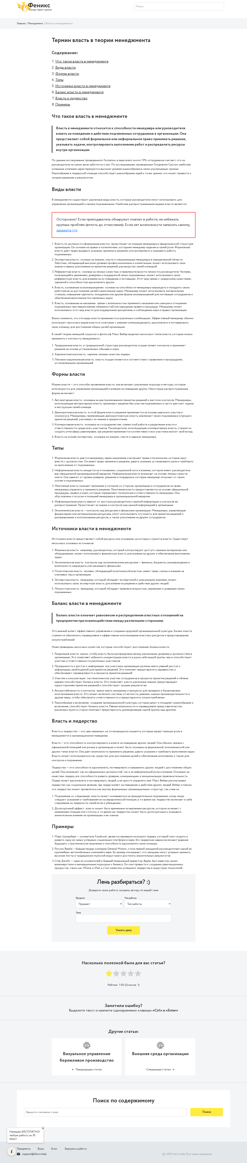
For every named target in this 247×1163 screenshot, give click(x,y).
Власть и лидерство (71, 98)
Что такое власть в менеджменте (81, 61)
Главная (21, 23)
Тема (78, 913)
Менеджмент (35, 23)
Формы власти (67, 73)
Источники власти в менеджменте (82, 86)
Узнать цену (124, 930)
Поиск (206, 1112)
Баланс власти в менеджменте (79, 92)
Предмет (80, 898)
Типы (59, 80)
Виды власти (65, 67)
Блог (54, 1149)
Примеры (62, 104)
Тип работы (130, 898)
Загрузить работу (75, 1149)
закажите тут (66, 230)
